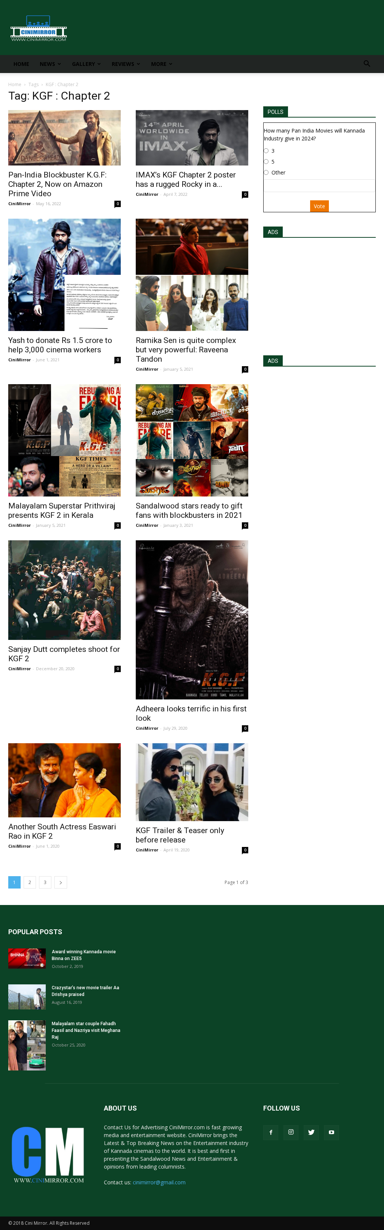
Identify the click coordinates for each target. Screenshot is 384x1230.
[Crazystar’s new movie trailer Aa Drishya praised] (27, 996)
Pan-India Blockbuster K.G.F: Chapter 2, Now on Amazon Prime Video (57, 184)
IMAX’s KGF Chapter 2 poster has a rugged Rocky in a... (186, 179)
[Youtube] (331, 1132)
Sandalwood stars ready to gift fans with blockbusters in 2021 (189, 510)
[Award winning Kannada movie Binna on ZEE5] (27, 958)
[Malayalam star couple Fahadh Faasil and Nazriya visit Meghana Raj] (27, 1045)
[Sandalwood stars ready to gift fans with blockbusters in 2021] (192, 440)
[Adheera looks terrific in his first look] (192, 619)
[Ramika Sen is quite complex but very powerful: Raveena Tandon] (192, 275)
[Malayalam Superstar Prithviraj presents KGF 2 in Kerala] (64, 440)
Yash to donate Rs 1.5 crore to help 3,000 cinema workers (60, 345)
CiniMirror (19, 203)
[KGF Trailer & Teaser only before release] (192, 782)
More (158, 63)
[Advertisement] (319, 294)
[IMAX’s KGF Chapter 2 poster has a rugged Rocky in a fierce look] (192, 137)
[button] (367, 64)
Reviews (123, 63)
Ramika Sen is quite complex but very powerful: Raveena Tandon (186, 350)
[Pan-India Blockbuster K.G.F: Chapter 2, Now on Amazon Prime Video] (64, 137)
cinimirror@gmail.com (159, 1182)
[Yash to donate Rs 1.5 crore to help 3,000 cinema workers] (64, 275)
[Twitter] (311, 1132)
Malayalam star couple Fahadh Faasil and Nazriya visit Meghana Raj (86, 1030)
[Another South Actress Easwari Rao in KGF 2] (64, 780)
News (47, 63)
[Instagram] (291, 1132)
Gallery (83, 63)
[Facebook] (270, 1132)
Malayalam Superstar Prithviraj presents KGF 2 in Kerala (62, 510)
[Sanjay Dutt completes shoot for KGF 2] (64, 590)
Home (21, 63)
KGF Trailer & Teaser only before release (180, 835)
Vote (319, 206)
